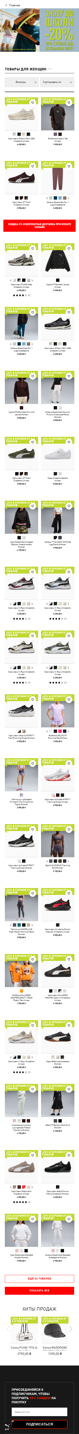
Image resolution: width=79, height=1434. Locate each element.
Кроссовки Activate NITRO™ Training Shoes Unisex (58, 800)
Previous (47, 198)
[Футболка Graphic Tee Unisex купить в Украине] (57, 113)
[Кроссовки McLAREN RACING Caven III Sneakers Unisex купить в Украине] (57, 970)
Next (68, 198)
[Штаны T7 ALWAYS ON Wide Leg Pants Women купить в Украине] (57, 517)
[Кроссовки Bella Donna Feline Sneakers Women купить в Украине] (57, 1166)
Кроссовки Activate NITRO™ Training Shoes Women (21, 866)
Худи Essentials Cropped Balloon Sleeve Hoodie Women (21, 544)
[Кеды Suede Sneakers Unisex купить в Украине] (57, 453)
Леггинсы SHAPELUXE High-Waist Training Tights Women (21, 931)
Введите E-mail (22, 1412)
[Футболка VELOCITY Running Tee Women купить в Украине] (57, 710)
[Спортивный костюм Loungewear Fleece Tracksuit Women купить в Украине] (21, 1100)
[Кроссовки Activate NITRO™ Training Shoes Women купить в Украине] (21, 840)
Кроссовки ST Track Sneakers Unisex (21, 203)
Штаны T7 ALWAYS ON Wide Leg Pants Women (57, 542)
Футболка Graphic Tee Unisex (57, 139)
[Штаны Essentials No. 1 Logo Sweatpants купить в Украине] (57, 177)
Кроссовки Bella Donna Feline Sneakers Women (57, 1192)
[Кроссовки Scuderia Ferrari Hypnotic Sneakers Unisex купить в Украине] (57, 904)
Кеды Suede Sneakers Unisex (57, 479)
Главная (14, 5)
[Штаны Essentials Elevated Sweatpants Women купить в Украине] (57, 1230)
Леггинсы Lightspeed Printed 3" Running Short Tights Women (21, 801)
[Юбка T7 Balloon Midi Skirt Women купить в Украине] (57, 1100)
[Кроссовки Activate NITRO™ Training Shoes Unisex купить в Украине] (57, 774)
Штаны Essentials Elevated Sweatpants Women (57, 1256)
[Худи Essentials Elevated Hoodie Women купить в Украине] (21, 1230)
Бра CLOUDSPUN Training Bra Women (57, 866)
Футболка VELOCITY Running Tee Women (57, 736)
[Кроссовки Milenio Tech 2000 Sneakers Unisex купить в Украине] (21, 113)
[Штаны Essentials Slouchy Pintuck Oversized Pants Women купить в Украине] (57, 387)
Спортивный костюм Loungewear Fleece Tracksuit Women (21, 1127)
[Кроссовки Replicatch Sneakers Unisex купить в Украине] (21, 1166)
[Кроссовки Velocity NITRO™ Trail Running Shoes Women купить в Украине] (21, 710)
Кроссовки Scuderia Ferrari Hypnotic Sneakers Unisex (57, 930)
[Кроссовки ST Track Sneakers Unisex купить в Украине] (21, 177)
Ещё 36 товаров (39, 1278)
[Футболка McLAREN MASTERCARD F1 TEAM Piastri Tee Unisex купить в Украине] (21, 970)
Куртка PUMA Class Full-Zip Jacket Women (21, 413)
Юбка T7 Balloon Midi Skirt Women (57, 1126)
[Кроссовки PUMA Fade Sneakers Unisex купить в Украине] (21, 259)
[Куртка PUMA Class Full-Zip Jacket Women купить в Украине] (21, 387)
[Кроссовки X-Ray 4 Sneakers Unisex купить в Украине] (21, 583)
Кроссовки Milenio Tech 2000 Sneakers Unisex (21, 139)
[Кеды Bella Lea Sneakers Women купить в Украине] (57, 1036)
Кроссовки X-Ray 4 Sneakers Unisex (21, 609)
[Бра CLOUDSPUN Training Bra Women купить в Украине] (57, 840)
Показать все (39, 1290)
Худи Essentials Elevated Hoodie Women (21, 1256)
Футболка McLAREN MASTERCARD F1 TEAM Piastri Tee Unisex (21, 997)
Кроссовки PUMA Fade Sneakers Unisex (21, 285)
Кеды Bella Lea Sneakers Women (57, 1062)
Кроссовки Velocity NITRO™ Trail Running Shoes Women (21, 736)
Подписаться (39, 1424)
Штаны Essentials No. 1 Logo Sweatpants (57, 203)
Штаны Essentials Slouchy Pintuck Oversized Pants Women (57, 414)
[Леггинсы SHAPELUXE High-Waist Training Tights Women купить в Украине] (21, 904)
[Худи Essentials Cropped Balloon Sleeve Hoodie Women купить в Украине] (21, 517)
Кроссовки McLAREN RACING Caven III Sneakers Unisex (57, 997)
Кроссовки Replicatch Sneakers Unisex (21, 1192)
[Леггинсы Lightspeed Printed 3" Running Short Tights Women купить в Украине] (21, 774)
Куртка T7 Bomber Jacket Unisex (57, 285)
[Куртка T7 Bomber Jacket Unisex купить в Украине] (57, 259)
